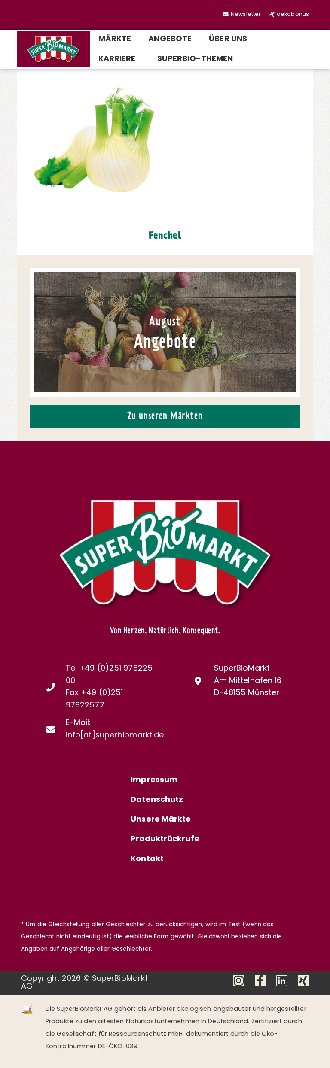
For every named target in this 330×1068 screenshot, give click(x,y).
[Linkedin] (281, 980)
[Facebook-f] (260, 980)
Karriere (117, 59)
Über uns (228, 39)
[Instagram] (238, 980)
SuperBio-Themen (195, 59)
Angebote (170, 39)
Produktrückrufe (165, 839)
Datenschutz (157, 800)
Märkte (114, 39)
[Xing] (303, 980)
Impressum (154, 780)
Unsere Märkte (161, 820)
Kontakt (147, 859)
